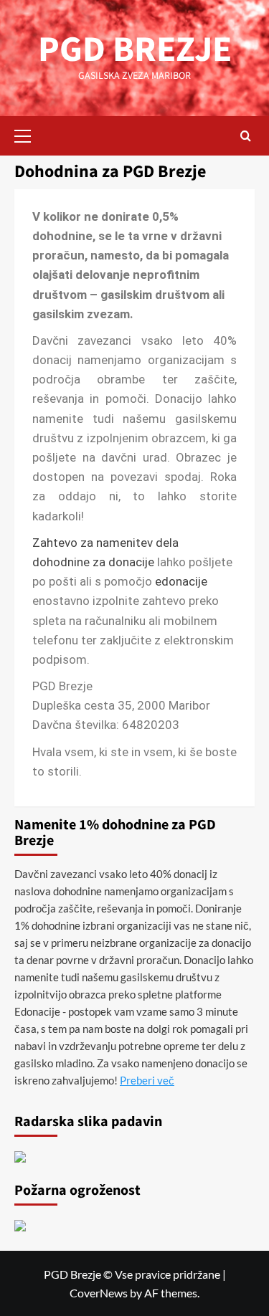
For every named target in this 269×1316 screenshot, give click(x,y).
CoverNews (99, 1293)
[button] (28, 134)
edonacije (181, 581)
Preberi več (147, 1080)
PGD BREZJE (135, 49)
